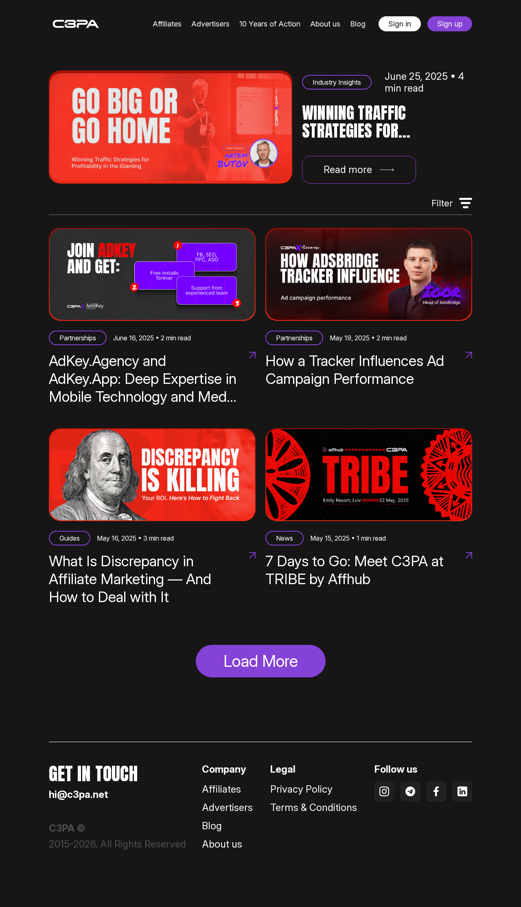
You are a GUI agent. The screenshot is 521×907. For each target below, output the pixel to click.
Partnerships (77, 338)
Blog (358, 24)
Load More (260, 661)
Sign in (399, 24)
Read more (348, 169)
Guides (69, 538)
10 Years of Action (269, 24)
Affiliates (167, 24)
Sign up (449, 24)
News (284, 538)
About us (325, 24)
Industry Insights (337, 82)
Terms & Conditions (313, 807)
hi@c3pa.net (78, 794)
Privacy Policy (301, 789)
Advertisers (210, 24)
